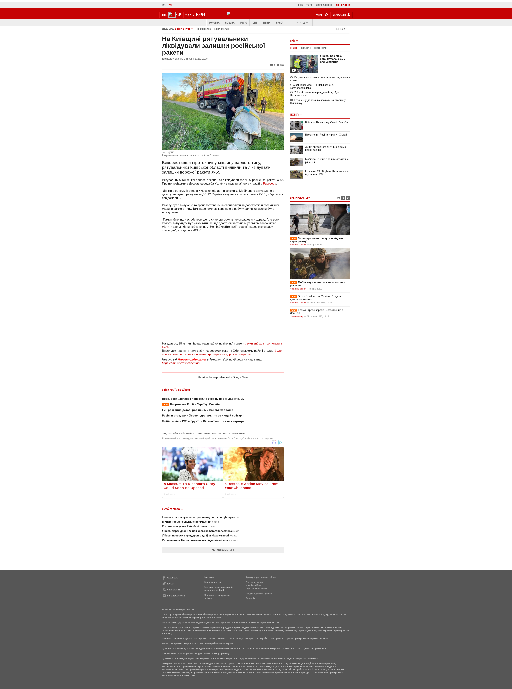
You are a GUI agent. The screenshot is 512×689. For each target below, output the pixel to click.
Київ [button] (164, 14)
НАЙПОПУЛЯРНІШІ (324, 5)
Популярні (306, 47)
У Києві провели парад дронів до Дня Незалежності (199, 535)
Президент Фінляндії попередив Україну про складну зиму (203, 398)
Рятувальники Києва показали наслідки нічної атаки (200, 540)
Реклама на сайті (213, 582)
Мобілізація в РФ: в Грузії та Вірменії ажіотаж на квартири (203, 421)
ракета (207, 433)
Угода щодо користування (259, 593)
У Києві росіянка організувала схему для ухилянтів (332, 58)
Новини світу (296, 316)
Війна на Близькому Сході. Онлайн (326, 122)
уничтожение (238, 433)
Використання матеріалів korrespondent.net (218, 589)
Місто (243, 22)
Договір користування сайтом (261, 577)
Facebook (269, 183)
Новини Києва (204, 28)
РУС (164, 5)
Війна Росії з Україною (184, 433)
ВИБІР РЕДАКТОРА (300, 198)
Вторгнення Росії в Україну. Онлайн (191, 404)
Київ (292, 41)
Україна (229, 22)
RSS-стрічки (174, 589)
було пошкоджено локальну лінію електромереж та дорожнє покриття (222, 352)
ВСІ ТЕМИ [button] (340, 28)
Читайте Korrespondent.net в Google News (223, 377)
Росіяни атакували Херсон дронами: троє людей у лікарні (203, 415)
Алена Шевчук (175, 58)
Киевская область (221, 433)
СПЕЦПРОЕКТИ (343, 5)
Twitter (170, 583)
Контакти (209, 577)
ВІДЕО (300, 5)
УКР (170, 5)
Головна (214, 22)
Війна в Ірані (202, 29)
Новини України (298, 244)
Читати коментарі (223, 550)
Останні (293, 47)
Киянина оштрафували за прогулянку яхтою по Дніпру (201, 517)
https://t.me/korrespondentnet (181, 363)
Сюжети (295, 114)
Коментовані (320, 47)
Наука (279, 22)
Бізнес (266, 22)
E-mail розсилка (176, 595)
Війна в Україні (221, 28)
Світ (255, 22)
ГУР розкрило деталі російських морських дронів (197, 409)
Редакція (250, 598)
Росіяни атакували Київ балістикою (189, 526)
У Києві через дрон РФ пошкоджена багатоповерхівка (200, 530)
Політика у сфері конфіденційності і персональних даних (256, 585)
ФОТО (309, 5)
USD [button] (187, 14)
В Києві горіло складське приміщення (190, 521)
